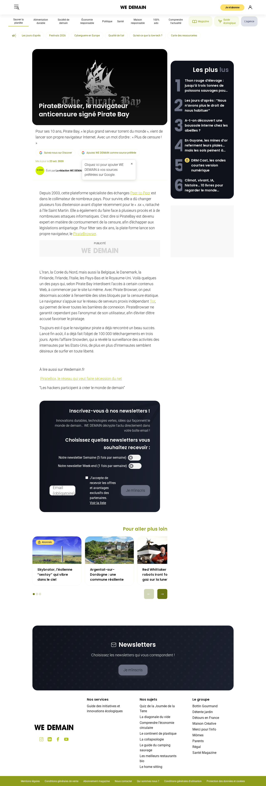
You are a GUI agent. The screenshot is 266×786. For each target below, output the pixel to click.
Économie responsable (87, 21)
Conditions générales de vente (61, 781)
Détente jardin (202, 712)
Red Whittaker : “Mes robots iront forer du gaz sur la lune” (160, 574)
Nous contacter (123, 781)
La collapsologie (152, 739)
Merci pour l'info (204, 729)
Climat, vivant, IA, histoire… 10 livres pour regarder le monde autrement (204, 185)
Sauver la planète (18, 21)
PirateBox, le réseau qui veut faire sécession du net (81, 378)
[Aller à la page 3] (40, 594)
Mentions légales (30, 781)
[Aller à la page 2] (37, 594)
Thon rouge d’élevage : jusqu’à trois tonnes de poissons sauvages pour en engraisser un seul (206, 85)
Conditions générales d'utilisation (183, 781)
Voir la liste (98, 503)
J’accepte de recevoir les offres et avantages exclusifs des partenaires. (103, 490)
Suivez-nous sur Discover (58, 152)
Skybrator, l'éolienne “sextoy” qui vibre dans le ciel (54, 574)
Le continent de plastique (158, 733)
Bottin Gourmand (205, 706)
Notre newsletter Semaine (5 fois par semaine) (92, 458)
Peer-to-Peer (140, 193)
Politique (107, 21)
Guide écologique (229, 21)
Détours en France (205, 718)
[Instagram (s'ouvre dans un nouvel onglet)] (41, 739)
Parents (198, 741)
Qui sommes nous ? (148, 781)
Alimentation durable (40, 21)
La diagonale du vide (155, 717)
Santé (120, 21)
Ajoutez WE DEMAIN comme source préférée (111, 152)
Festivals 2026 (57, 35)
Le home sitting (151, 767)
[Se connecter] (250, 7)
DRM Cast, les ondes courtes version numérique (208, 165)
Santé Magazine (204, 753)
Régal (196, 747)
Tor (152, 301)
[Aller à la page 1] (34, 594)
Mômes (197, 735)
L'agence (249, 21)
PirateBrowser (84, 234)
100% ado (156, 21)
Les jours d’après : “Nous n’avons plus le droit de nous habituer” (205, 105)
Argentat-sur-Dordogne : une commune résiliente (107, 574)
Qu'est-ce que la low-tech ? (147, 35)
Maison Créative (204, 724)
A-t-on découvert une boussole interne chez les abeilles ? (206, 125)
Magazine (203, 21)
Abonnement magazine (96, 781)
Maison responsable (138, 21)
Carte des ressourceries (184, 35)
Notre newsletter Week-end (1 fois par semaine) (92, 466)
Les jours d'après (31, 35)
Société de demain (63, 21)
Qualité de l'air (116, 35)
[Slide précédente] (149, 594)
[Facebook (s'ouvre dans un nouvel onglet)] (57, 739)
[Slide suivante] (162, 594)
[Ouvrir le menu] (16, 7)
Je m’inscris (133, 670)
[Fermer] (131, 163)
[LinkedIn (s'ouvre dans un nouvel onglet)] (49, 739)
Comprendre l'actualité (176, 21)
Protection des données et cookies (226, 781)
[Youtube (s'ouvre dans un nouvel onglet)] (66, 739)
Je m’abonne (232, 7)
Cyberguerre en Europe (87, 35)
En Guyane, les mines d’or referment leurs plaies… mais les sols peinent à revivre (206, 145)
